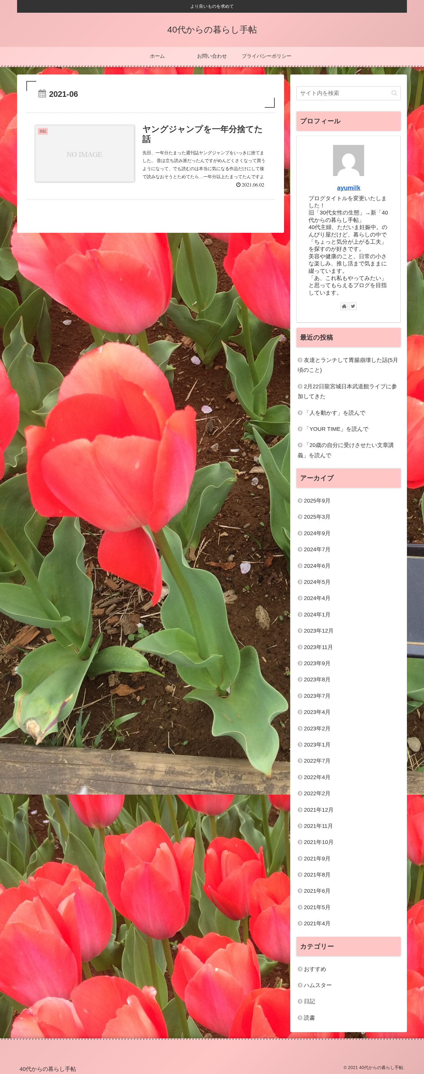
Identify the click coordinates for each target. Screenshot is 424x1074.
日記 (309, 1001)
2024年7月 (317, 549)
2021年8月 (317, 875)
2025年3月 (317, 517)
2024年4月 (317, 598)
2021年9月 (317, 858)
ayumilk (348, 187)
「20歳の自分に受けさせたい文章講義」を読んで (346, 450)
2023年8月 (317, 679)
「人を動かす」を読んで (334, 413)
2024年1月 (317, 614)
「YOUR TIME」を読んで (336, 429)
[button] (394, 93)
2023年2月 (317, 728)
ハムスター (318, 985)
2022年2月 (317, 793)
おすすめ (315, 969)
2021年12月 (319, 810)
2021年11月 (318, 826)
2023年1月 (317, 745)
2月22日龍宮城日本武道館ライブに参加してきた (347, 391)
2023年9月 (317, 663)
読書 (309, 1018)
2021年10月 (319, 842)
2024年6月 (317, 566)
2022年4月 (317, 777)
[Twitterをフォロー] (353, 306)
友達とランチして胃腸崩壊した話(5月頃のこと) (348, 365)
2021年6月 (317, 891)
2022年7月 (317, 761)
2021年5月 (317, 907)
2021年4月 (317, 923)
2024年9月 (317, 533)
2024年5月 (317, 582)
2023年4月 (317, 712)
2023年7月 (317, 696)
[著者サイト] (344, 306)
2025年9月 (317, 501)
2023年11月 (318, 647)
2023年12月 (319, 631)
